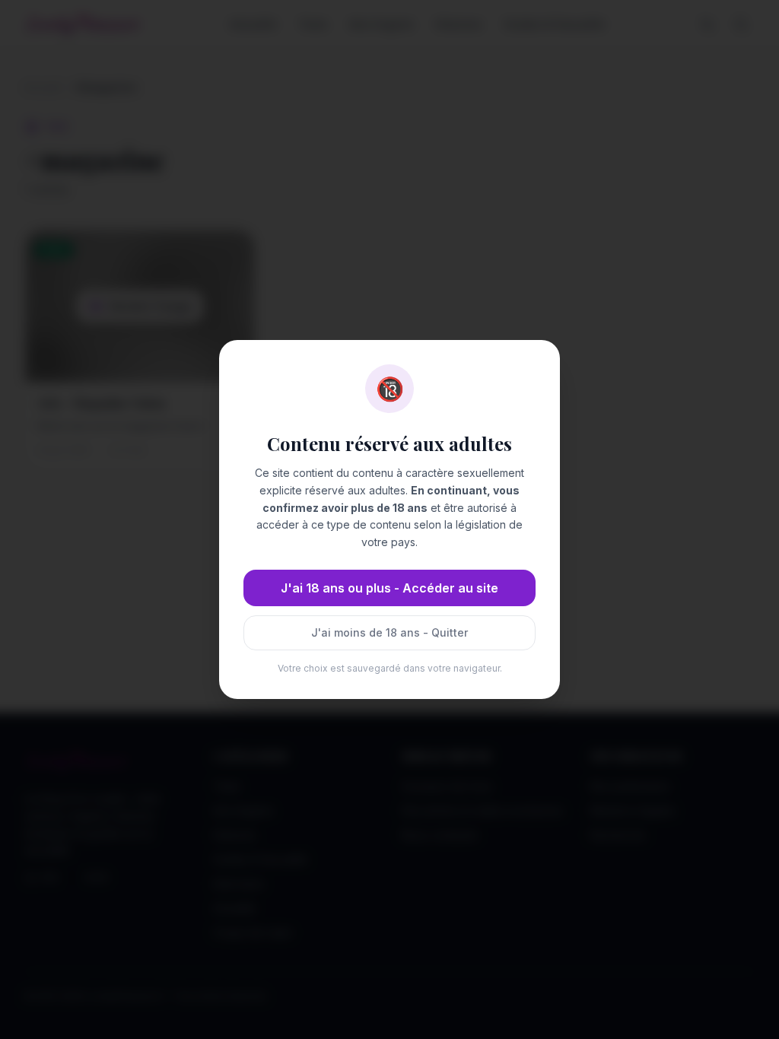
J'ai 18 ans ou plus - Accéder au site (389, 588)
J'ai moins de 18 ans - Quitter (389, 632)
